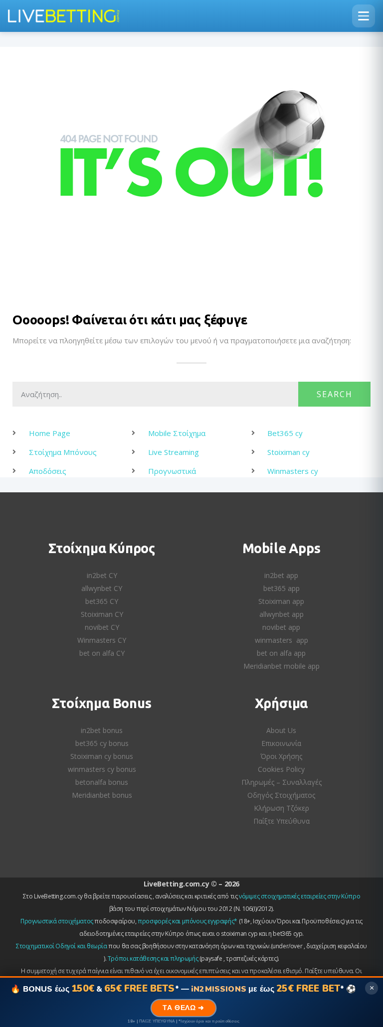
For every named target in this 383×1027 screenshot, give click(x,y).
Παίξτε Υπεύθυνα (281, 821)
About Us (281, 730)
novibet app (281, 627)
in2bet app (281, 575)
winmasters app (281, 640)
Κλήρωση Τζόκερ (281, 808)
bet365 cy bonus (102, 743)
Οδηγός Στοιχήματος (281, 795)
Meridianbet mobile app (281, 666)
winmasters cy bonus (102, 769)
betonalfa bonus (101, 782)
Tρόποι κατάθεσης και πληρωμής (153, 958)
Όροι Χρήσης (281, 756)
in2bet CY (102, 575)
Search (335, 394)
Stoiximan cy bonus (101, 756)
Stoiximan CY (102, 614)
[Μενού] (363, 15)
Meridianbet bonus (102, 795)
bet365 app (281, 588)
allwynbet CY (101, 588)
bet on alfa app (281, 653)
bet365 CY (101, 601)
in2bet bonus (102, 730)
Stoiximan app (281, 601)
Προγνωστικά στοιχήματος (56, 921)
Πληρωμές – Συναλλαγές (281, 782)
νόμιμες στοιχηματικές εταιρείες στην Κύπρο (299, 896)
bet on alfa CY (102, 653)
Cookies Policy (281, 769)
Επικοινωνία (281, 743)
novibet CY (102, 627)
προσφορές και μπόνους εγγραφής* (187, 921)
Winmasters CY (101, 640)
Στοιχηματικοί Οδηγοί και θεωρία (61, 946)
